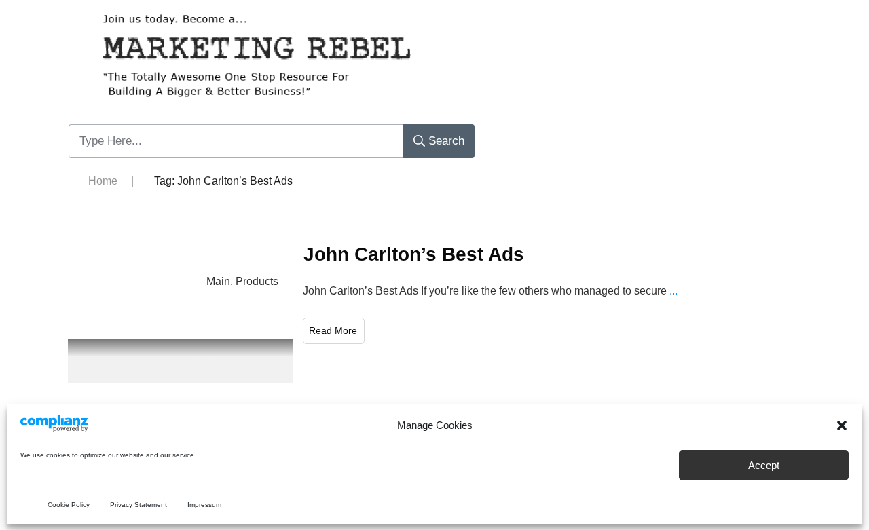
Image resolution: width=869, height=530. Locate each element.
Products (257, 281)
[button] (842, 425)
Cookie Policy (69, 504)
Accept (763, 465)
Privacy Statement (138, 504)
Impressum (204, 504)
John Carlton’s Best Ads (413, 254)
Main (218, 281)
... (673, 291)
